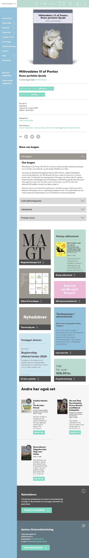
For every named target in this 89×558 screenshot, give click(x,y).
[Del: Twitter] (32, 136)
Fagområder (6, 23)
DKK (64, 2)
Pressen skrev (28, 218)
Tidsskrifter (6, 32)
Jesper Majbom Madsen (71, 128)
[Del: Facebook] (38, 136)
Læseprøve (26, 209)
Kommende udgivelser (7, 81)
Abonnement (7, 18)
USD (64, 5)
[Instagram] (36, 3)
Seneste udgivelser (7, 74)
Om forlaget (6, 42)
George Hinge (39, 128)
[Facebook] (41, 3)
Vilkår (4, 56)
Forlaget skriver (8, 37)
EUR (60, 5)
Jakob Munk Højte (26, 121)
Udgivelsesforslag (9, 46)
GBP (60, 2)
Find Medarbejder (33, 548)
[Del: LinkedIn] (26, 136)
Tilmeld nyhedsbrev (34, 510)
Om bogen (26, 156)
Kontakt (5, 51)
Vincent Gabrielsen (26, 128)
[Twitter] (44, 3)
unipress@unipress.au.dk (37, 541)
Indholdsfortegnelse (31, 201)
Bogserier (5, 28)
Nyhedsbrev (6, 60)
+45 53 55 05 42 (38, 539)
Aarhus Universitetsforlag (8, 3)
